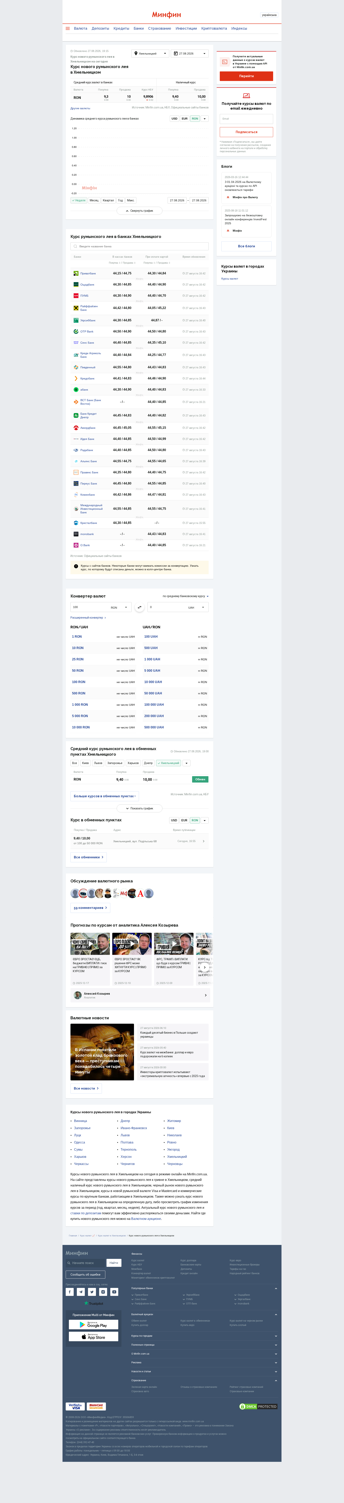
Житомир (174, 1121)
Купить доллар (139, 1325)
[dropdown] (205, 118)
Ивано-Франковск (134, 1128)
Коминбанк (87, 494)
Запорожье (115, 763)
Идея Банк (87, 439)
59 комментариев (88, 908)
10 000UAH (153, 682)
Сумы (78, 1149)
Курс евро (235, 1260)
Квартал (108, 200)
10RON (78, 648)
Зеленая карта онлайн (144, 1387)
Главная (73, 1235)
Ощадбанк (87, 284)
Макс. (131, 200)
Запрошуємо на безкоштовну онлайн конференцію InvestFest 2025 (246, 219)
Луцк (77, 1135)
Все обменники (87, 857)
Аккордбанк (87, 427)
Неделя (80, 200)
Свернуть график (141, 210)
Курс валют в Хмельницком (112, 1235)
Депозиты (100, 28)
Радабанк (86, 450)
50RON (78, 670)
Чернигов (128, 1164)
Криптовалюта (214, 28)
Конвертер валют (141, 1273)
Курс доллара (188, 1260)
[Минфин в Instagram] (103, 1292)
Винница (80, 1121)
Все (74, 763)
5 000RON (80, 716)
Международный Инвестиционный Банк (91, 509)
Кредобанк (87, 378)
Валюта (80, 28)
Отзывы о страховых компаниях (199, 1387)
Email (226, 118)
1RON (77, 636)
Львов (98, 763)
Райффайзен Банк (89, 308)
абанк (84, 389)
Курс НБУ (136, 1264)
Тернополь (129, 1149)
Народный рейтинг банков (245, 1273)
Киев (85, 763)
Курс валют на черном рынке (246, 1320)
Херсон (126, 1156)
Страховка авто (140, 1391)
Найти (114, 1262)
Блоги (226, 166)
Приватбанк (88, 273)
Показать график (142, 808)
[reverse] (139, 607)
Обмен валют (139, 1320)
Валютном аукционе (146, 1218)
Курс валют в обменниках (195, 1320)
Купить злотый (238, 1325)
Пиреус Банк (88, 483)
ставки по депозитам (85, 1213)
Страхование (159, 28)
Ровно (171, 1142)
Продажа (128, 262)
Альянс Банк (88, 461)
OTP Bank (86, 331)
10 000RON (81, 727)
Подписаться (246, 132)
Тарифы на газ (238, 1269)
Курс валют (137, 1260)
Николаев (174, 1135)
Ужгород (173, 1149)
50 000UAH (153, 693)
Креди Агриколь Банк (90, 355)
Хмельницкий (170, 763)
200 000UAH (154, 716)
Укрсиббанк (87, 320)
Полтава (127, 1142)
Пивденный (87, 367)
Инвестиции (186, 28)
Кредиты (121, 28)
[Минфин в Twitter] (92, 1292)
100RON (78, 682)
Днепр (148, 763)
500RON (78, 693)
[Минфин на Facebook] (70, 1292)
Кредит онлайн (189, 1273)
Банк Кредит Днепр (88, 415)
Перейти (246, 76)
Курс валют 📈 (87, 1235)
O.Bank (85, 545)
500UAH (151, 648)
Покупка (113, 262)
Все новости (84, 1088)
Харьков (133, 763)
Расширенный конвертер (86, 617)
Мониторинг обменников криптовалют (153, 1277)
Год (120, 200)
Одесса (79, 1142)
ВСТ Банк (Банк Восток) (90, 402)
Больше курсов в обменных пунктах (104, 796)
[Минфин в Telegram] (81, 1292)
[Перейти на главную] (172, 15)
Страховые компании (242, 1391)
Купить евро (187, 1325)
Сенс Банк (87, 342)
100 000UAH (154, 704)
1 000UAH (152, 659)
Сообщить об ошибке (85, 1274)
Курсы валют (229, 278)
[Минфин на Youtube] (114, 1292)
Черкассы (81, 1164)
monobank (87, 534)
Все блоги (246, 246)
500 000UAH (154, 727)
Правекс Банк (89, 472)
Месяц (94, 200)
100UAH (151, 636)
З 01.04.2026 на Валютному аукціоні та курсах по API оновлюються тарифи (243, 185)
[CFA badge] (117, 1407)
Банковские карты (191, 1264)
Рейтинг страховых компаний (246, 1387)
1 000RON (80, 704)
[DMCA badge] (258, 1406)
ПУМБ (84, 295)
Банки (139, 28)
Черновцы (175, 1164)
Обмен (200, 779)
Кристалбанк (88, 522)
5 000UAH (152, 670)
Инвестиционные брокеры (245, 1264)
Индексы (239, 28)
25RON (78, 659)
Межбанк (136, 1269)
